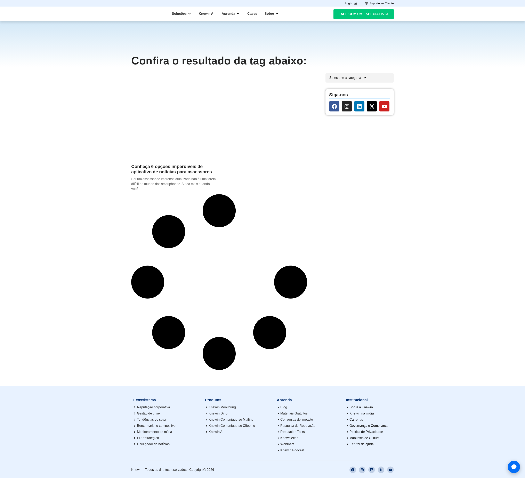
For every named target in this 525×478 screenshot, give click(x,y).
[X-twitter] (372, 106)
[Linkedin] (359, 106)
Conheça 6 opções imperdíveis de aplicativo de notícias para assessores (171, 169)
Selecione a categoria (345, 77)
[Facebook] (334, 106)
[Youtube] (384, 106)
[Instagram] (347, 106)
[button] (182, 13)
